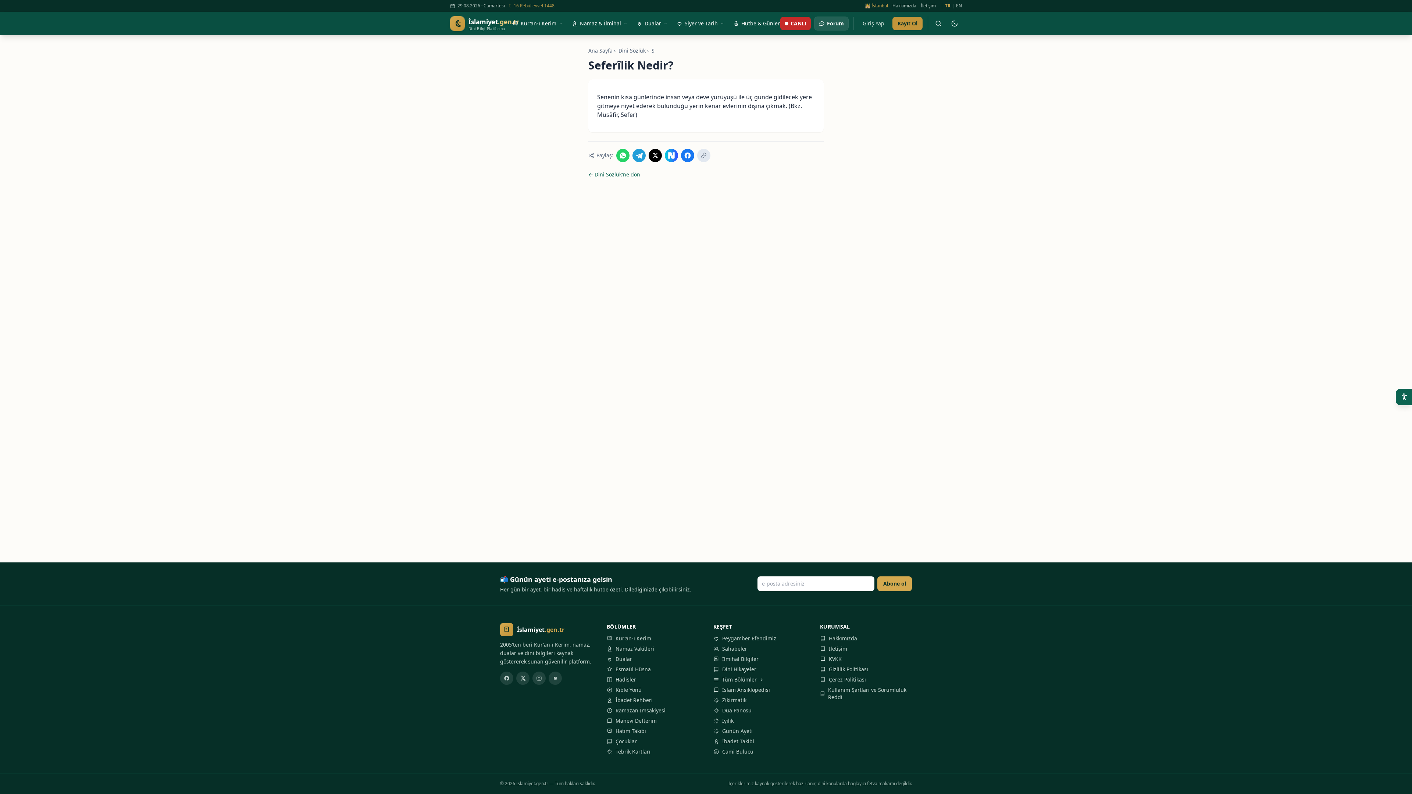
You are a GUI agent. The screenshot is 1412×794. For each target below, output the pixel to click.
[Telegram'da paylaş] (639, 155)
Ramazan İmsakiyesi (641, 710)
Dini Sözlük (632, 50)
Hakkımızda (904, 6)
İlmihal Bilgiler (740, 658)
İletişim (928, 6)
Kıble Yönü (629, 689)
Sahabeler (734, 648)
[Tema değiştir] (954, 23)
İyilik (728, 720)
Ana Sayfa (600, 50)
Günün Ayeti (737, 730)
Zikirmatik (734, 700)
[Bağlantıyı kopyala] (703, 155)
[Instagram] (539, 678)
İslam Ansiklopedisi (746, 689)
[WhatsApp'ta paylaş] (623, 155)
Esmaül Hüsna (633, 669)
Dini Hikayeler (739, 669)
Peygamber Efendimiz (749, 638)
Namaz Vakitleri (635, 648)
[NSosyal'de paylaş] (671, 155)
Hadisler (626, 679)
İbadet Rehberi (634, 700)
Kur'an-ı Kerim (633, 638)
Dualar (624, 658)
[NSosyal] (555, 678)
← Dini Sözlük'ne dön (614, 174)
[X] (523, 678)
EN (959, 6)
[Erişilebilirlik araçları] (1404, 397)
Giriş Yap (873, 23)
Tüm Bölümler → (742, 679)
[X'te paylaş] (655, 155)
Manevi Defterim (636, 720)
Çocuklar (626, 741)
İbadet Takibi (738, 741)
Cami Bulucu (737, 751)
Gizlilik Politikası (848, 669)
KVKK (835, 658)
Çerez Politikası (847, 679)
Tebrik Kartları (633, 751)
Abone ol (894, 583)
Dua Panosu (737, 710)
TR (948, 6)
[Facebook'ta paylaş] (687, 155)
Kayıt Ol (907, 23)
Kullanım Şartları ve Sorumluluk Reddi (867, 693)
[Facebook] (506, 678)
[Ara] (938, 23)
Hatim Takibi (631, 730)
